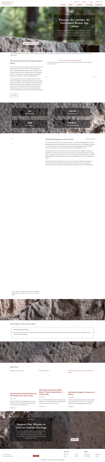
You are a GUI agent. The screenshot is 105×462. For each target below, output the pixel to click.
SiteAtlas (79, 5)
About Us (76, 2)
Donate (91, 2)
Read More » (13, 407)
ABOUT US (66, 451)
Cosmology (89, 5)
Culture (70, 5)
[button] (46, 77)
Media (83, 2)
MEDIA (86, 451)
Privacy (56, 459)
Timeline (63, 5)
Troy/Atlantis (98, 5)
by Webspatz (61, 459)
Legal (53, 459)
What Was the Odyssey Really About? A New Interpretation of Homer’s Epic (51, 392)
